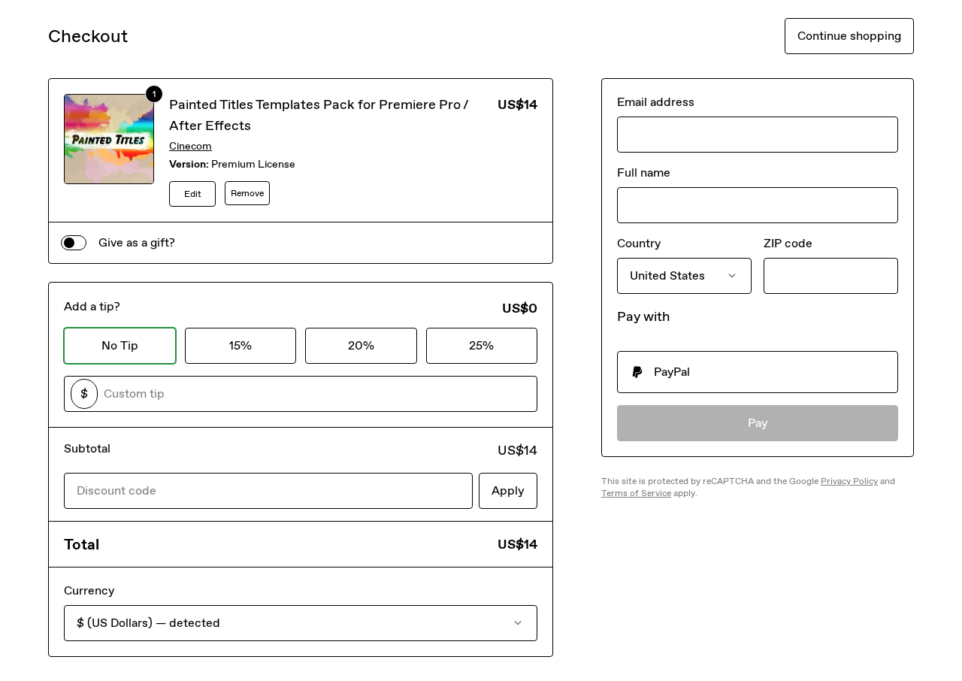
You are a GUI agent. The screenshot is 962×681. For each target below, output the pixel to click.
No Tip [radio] (119, 345)
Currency (89, 590)
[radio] (757, 372)
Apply (508, 490)
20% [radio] (361, 345)
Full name (643, 172)
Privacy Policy (849, 481)
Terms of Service (636, 493)
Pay (758, 423)
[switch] (73, 242)
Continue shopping (849, 36)
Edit (192, 194)
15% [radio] (240, 345)
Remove (247, 193)
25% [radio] (481, 345)
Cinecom (190, 146)
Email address (655, 102)
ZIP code (788, 243)
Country (639, 243)
